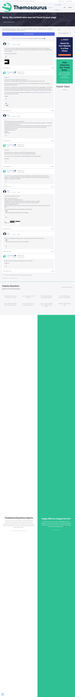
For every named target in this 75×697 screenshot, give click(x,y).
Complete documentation (67, 287)
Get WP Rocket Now (64, 54)
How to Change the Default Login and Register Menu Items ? (46, 305)
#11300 (52, 166)
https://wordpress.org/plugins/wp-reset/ (40, 92)
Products (57, 9)
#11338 (52, 271)
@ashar (7, 77)
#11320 (52, 251)
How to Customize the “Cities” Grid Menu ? (28, 297)
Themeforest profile (69, 1)
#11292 (52, 110)
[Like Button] (6, 56)
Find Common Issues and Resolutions (19, 530)
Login (64, 7)
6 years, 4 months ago (33, 38)
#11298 (52, 140)
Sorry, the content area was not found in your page (17, 212)
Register (70, 7)
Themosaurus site (61, 1)
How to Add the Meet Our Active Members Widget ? (46, 297)
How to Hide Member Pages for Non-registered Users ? (10, 304)
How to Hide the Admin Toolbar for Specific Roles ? (65, 297)
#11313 (52, 228)
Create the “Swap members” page (64, 304)
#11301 (52, 186)
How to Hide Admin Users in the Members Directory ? (28, 304)
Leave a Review (56, 529)
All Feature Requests (64, 80)
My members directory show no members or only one (10, 297)
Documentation (58, 4)
